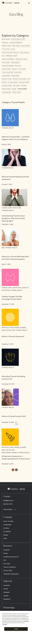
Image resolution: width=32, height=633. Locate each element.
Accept (16, 629)
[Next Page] (19, 469)
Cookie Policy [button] (26, 621)
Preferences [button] (4, 624)
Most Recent (6, 39)
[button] (29, 3)
